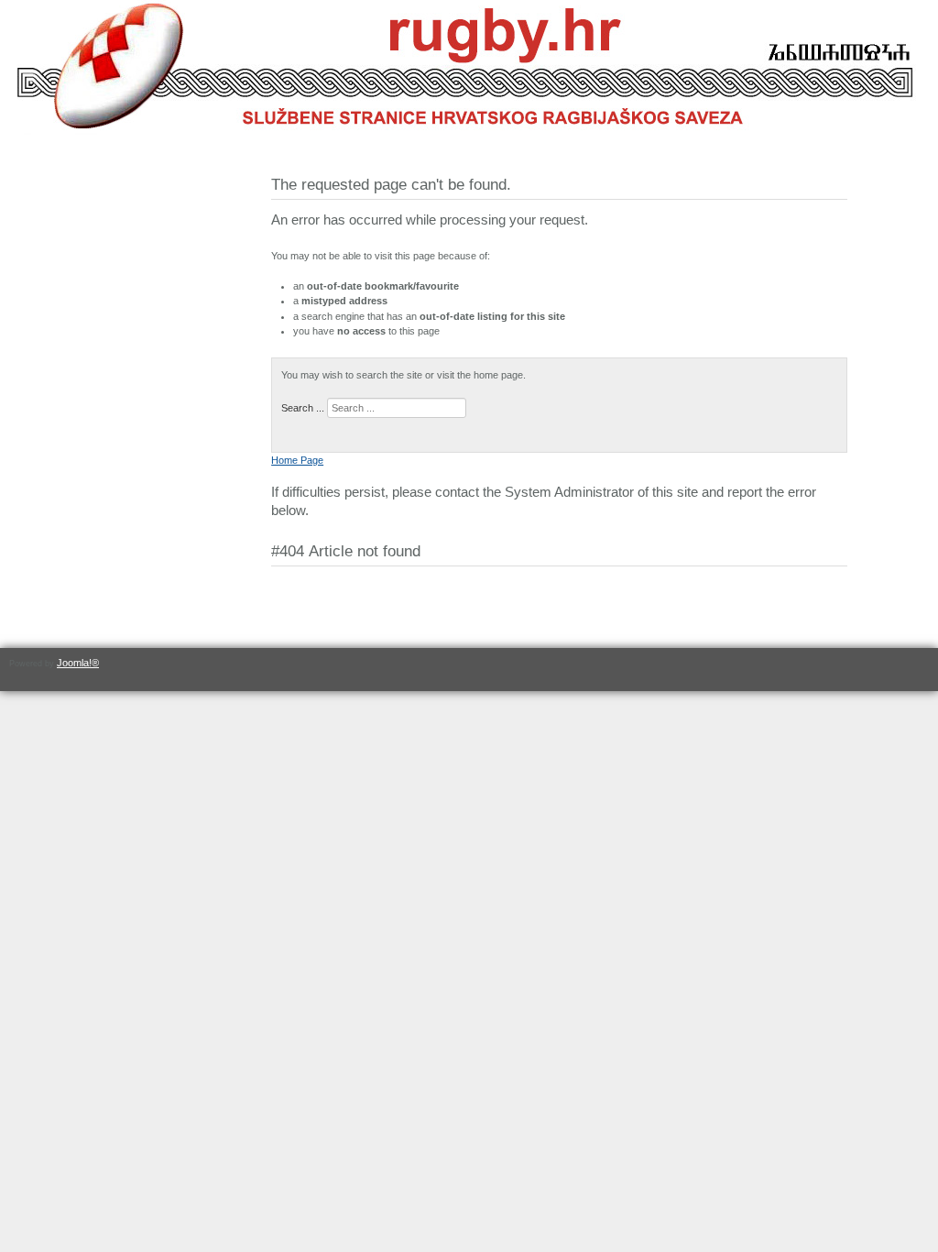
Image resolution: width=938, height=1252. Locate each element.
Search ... (302, 407)
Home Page (297, 460)
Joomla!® (78, 662)
